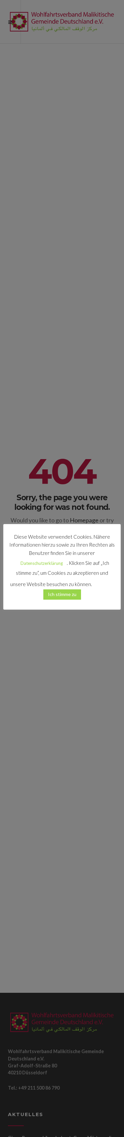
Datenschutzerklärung (42, 563)
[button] (103, 581)
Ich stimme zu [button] (62, 594)
